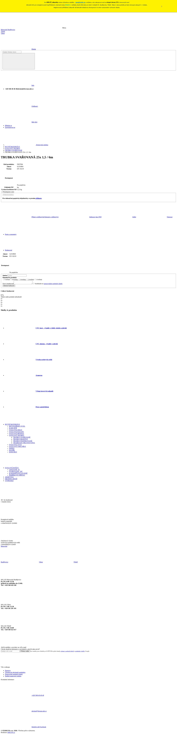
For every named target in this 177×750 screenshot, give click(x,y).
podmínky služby (80, 651)
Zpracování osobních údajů (14, 674)
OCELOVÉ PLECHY (16, 432)
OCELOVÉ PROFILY (16, 433)
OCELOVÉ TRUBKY (12, 148)
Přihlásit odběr (25, 651)
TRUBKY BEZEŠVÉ (20, 439)
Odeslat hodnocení (8, 285)
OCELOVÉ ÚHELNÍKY (17, 446)
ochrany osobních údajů (67, 651)
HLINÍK (12, 450)
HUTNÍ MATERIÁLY (12, 147)
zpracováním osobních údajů (53, 284)
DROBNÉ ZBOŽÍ (11, 479)
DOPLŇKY (13, 452)
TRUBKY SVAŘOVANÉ (13, 150)
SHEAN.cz (11, 732)
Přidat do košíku (8, 194)
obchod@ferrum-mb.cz (39, 711)
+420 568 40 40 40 (38, 695)
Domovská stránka (42, 145)
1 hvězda (39, 279)
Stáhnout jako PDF (95, 217)
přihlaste (39, 198)
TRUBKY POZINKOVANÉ (22, 441)
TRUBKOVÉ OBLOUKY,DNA (24, 443)
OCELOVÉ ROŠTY (12, 468)
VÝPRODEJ (9, 481)
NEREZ (11, 448)
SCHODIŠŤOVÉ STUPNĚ (18, 473)
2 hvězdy (31, 279)
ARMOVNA (9, 477)
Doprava (8, 670)
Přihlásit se (8, 125)
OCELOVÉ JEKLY (15, 430)
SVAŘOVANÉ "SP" (16, 471)
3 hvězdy (23, 279)
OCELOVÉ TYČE (15, 444)
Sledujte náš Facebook (39, 727)
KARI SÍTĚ (13, 428)
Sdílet (134, 217)
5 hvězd (7, 279)
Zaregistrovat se (10, 127)
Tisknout (169, 217)
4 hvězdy (15, 279)
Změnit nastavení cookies (13, 676)
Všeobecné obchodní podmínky (15, 672)
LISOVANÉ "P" (14, 469)
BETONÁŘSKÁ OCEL (17, 426)
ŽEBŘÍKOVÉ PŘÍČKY (17, 475)
